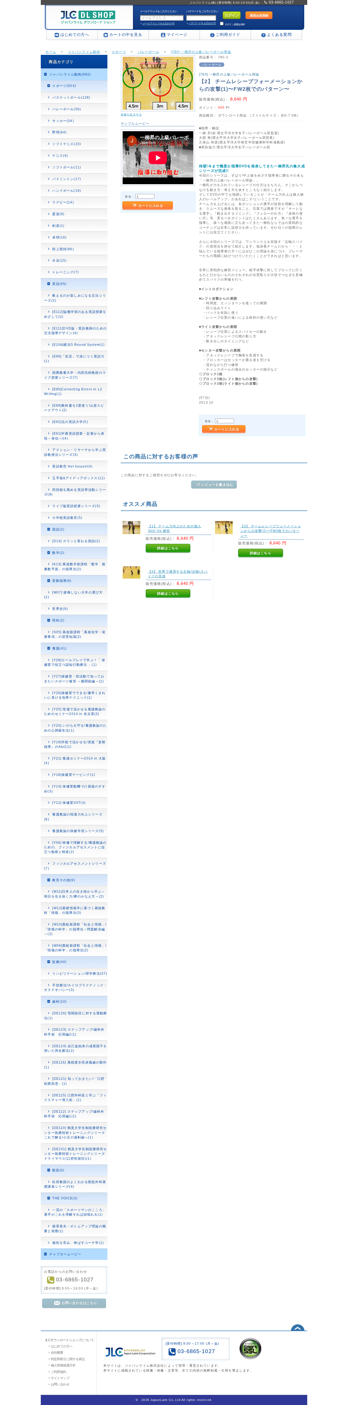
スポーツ (119, 52)
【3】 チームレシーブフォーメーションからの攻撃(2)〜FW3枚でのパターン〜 (270, 530)
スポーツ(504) (64, 85)
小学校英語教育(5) (67, 517)
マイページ (177, 34)
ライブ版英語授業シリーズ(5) (76, 506)
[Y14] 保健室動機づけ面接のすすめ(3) (74, 789)
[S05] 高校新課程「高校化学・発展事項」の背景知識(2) (74, 634)
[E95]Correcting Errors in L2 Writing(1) (73, 391)
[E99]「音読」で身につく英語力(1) (74, 359)
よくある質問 (279, 34)
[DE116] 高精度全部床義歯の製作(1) (75, 1065)
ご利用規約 (58, 1371)
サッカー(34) (63, 121)
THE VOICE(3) (64, 1198)
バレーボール (148, 52)
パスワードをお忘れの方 (202, 23)
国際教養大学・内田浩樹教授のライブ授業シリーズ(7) (75, 375)
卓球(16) (59, 237)
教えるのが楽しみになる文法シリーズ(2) (75, 298)
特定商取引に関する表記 (68, 1359)
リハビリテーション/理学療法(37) (79, 973)
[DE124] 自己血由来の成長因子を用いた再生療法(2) (75, 1048)
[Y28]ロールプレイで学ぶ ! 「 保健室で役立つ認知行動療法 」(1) (74, 662)
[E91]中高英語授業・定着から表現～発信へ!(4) (74, 436)
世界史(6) (60, 608)
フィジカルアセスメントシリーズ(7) (75, 866)
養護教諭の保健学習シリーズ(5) (78, 831)
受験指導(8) (62, 580)
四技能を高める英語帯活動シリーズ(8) (75, 492)
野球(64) (59, 132)
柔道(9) (58, 214)
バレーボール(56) (66, 109)
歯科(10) (59, 1001)
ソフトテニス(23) (66, 144)
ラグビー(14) (63, 202)
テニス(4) (60, 155)
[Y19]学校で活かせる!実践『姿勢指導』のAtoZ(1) (74, 744)
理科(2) (58, 620)
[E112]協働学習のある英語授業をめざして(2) (75, 314)
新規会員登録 (259, 15)
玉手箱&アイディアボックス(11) (78, 478)
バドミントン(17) (66, 179)
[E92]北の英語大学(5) (70, 422)
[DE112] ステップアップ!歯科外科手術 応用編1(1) (74, 1114)
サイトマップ (60, 1378)
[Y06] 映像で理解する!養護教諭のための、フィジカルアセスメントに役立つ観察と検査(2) (75, 847)
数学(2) (58, 552)
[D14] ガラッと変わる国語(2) (76, 541)
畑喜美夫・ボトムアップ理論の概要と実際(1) (75, 1228)
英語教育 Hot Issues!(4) (72, 466)
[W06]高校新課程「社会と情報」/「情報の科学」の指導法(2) (75, 948)
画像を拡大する (131, 114)
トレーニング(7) (65, 272)
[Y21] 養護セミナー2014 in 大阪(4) (75, 761)
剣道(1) (58, 225)
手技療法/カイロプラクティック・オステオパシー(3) (75, 987)
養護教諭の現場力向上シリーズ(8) (73, 817)
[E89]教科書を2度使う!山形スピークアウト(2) (74, 408)
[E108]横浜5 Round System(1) (78, 344)
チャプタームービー (65, 1254)
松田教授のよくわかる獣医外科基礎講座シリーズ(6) (75, 1184)
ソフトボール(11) (66, 167)
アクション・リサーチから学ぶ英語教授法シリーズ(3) (75, 452)
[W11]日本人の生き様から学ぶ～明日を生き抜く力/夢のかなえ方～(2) (74, 894)
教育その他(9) (63, 880)
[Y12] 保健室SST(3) (68, 802)
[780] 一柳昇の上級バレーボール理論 (201, 52)
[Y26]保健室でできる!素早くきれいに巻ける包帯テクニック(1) (74, 695)
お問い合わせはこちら (79, 1302)
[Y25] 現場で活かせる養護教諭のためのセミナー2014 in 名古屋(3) (74, 711)
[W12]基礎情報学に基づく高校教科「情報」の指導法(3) (74, 910)
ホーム (50, 52)
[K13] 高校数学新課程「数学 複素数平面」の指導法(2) (74, 566)
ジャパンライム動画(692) (70, 74)
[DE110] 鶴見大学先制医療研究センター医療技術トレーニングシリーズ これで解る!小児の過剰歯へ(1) (75, 1132)
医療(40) (59, 962)
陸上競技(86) (63, 249)
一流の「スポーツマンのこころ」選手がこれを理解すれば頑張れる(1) (75, 1212)
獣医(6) (58, 1170)
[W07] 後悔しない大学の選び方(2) (73, 595)
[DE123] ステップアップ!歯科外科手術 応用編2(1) (74, 1032)
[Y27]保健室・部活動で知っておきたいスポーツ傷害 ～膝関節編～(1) (74, 679)
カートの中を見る (125, 34)
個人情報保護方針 (63, 1365)
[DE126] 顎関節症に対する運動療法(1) (75, 1015)
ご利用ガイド (228, 34)
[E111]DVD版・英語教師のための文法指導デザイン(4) (75, 331)
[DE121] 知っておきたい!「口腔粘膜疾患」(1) (74, 1081)
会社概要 (57, 1352)
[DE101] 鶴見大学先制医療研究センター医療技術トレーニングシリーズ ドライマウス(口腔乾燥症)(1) (75, 1153)
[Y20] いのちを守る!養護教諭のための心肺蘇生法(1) (75, 728)
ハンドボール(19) (66, 190)
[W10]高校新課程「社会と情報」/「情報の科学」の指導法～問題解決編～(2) (75, 929)
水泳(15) (59, 260)
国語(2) (58, 529)
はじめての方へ (74, 34)
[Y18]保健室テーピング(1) (73, 774)
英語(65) (59, 284)
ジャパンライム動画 (84, 52)
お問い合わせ (60, 1384)
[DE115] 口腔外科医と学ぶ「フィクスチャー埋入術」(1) (75, 1097)
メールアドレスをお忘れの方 (158, 23)
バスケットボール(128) (71, 97)
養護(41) (59, 648)
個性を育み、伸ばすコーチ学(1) (78, 1242)
